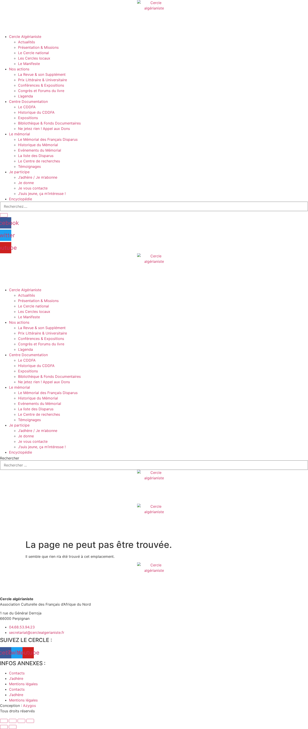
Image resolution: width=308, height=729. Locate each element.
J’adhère (16, 678)
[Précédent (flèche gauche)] (4, 727)
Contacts (17, 673)
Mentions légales (23, 684)
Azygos (29, 705)
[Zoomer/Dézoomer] (4, 721)
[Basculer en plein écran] (12, 721)
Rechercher (9, 458)
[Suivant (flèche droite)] (12, 727)
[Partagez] (21, 721)
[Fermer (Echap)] (30, 721)
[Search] (4, 215)
